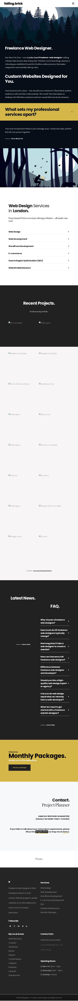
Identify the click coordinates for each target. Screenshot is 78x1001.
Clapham (13, 963)
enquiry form (42, 831)
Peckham (13, 967)
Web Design (46, 888)
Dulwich (12, 955)
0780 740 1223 (46, 950)
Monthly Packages (48, 912)
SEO (42, 904)
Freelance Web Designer (39, 998)
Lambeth (12, 971)
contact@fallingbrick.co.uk (52, 945)
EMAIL (65, 831)
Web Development (49, 892)
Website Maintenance (50, 908)
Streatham (13, 947)
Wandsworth (14, 975)
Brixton (11, 951)
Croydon (12, 943)
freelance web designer (50, 57)
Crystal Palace (15, 959)
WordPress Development (51, 896)
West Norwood (15, 938)
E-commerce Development (52, 900)
